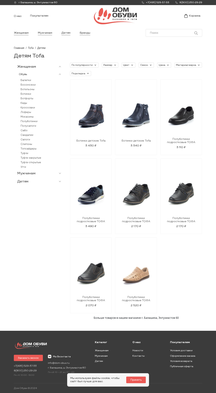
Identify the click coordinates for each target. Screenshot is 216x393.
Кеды (24, 103)
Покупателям (39, 15)
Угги (23, 167)
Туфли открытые (31, 162)
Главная (19, 48)
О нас (18, 16)
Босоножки (28, 84)
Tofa (31, 48)
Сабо (24, 130)
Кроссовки (28, 107)
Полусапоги (28, 125)
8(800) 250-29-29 (25, 370)
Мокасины (27, 116)
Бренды (85, 32)
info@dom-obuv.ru (59, 363)
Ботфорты (27, 98)
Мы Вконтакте (62, 356)
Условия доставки (181, 350)
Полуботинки (29, 121)
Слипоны (26, 144)
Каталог (101, 342)
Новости (137, 350)
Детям (65, 32)
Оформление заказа (182, 356)
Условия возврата (181, 361)
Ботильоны (27, 89)
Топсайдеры (28, 148)
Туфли (24, 153)
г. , (37, 2)
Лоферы (26, 112)
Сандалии (27, 135)
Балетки (26, 80)
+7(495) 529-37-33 (25, 365)
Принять (136, 380)
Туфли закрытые (31, 157)
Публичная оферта (181, 366)
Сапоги (25, 139)
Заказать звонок (28, 357)
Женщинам (21, 32)
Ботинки (26, 94)
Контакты (138, 356)
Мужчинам (45, 32)
